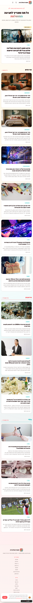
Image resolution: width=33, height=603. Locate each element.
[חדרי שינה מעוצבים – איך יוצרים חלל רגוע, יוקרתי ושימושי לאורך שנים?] (16, 81)
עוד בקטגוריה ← (5, 298)
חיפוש (16, 584)
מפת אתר (17, 586)
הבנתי (4, 597)
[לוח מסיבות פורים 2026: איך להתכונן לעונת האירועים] (16, 310)
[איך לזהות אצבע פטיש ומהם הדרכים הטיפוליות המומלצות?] (16, 432)
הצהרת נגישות (16, 592)
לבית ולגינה (27, 92)
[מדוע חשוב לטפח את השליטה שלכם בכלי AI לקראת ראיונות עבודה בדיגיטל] (16, 36)
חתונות (16, 569)
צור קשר (16, 582)
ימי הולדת (27, 202)
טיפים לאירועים (26, 166)
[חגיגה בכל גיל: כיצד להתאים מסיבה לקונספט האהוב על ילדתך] (16, 469)
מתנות (28, 276)
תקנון (16, 588)
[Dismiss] (31, 601)
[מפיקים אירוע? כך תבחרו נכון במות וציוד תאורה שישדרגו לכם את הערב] (16, 155)
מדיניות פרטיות (16, 590)
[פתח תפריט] (12, 2)
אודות (16, 580)
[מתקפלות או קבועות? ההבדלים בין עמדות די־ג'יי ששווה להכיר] (16, 228)
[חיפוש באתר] (16, 2)
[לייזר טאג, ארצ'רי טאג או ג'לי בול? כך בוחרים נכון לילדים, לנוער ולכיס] (16, 506)
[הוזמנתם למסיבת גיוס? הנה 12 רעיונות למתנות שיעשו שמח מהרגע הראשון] (16, 265)
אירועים (27, 321)
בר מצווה (16, 563)
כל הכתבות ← (4, 70)
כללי (28, 45)
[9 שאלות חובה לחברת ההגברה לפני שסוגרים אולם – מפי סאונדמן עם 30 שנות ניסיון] (16, 347)
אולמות (16, 559)
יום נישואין (16, 573)
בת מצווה (16, 565)
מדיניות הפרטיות (19, 598)
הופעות (16, 567)
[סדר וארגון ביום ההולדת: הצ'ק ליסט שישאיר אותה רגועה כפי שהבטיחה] (16, 192)
